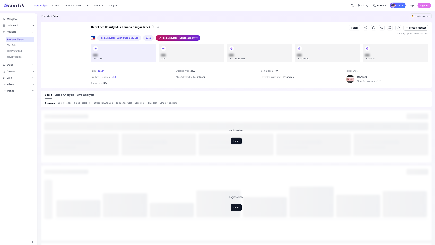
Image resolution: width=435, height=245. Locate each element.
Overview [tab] (50, 102)
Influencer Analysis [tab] (102, 102)
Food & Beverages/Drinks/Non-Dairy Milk (119, 37)
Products (45, 16)
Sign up (424, 5)
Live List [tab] (152, 102)
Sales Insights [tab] (82, 102)
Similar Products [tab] (168, 102)
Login (411, 5)
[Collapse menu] (32, 242)
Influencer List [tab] (124, 102)
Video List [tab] (140, 102)
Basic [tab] (48, 95)
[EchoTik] (14, 5)
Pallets (354, 27)
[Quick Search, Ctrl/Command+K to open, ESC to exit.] (352, 5)
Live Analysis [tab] (85, 95)
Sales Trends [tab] (65, 102)
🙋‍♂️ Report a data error (421, 16)
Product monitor (417, 27)
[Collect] (398, 27)
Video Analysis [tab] (64, 95)
